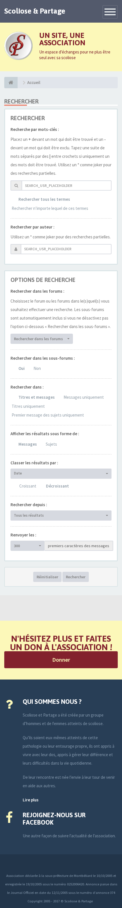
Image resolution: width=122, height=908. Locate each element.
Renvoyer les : (23, 535)
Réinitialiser (47, 576)
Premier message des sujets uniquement (48, 415)
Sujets (51, 444)
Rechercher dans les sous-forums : (42, 358)
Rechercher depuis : (28, 504)
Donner (61, 659)
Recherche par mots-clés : (34, 129)
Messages (27, 444)
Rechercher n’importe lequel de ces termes (50, 208)
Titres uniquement (28, 406)
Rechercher (75, 576)
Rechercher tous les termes (44, 199)
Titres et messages (36, 397)
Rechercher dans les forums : (37, 291)
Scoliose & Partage (34, 11)
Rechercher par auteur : (32, 227)
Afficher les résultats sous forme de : (44, 433)
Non (37, 368)
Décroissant (57, 486)
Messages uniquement (84, 397)
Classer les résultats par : (34, 462)
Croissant (27, 486)
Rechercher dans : (27, 387)
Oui (21, 368)
